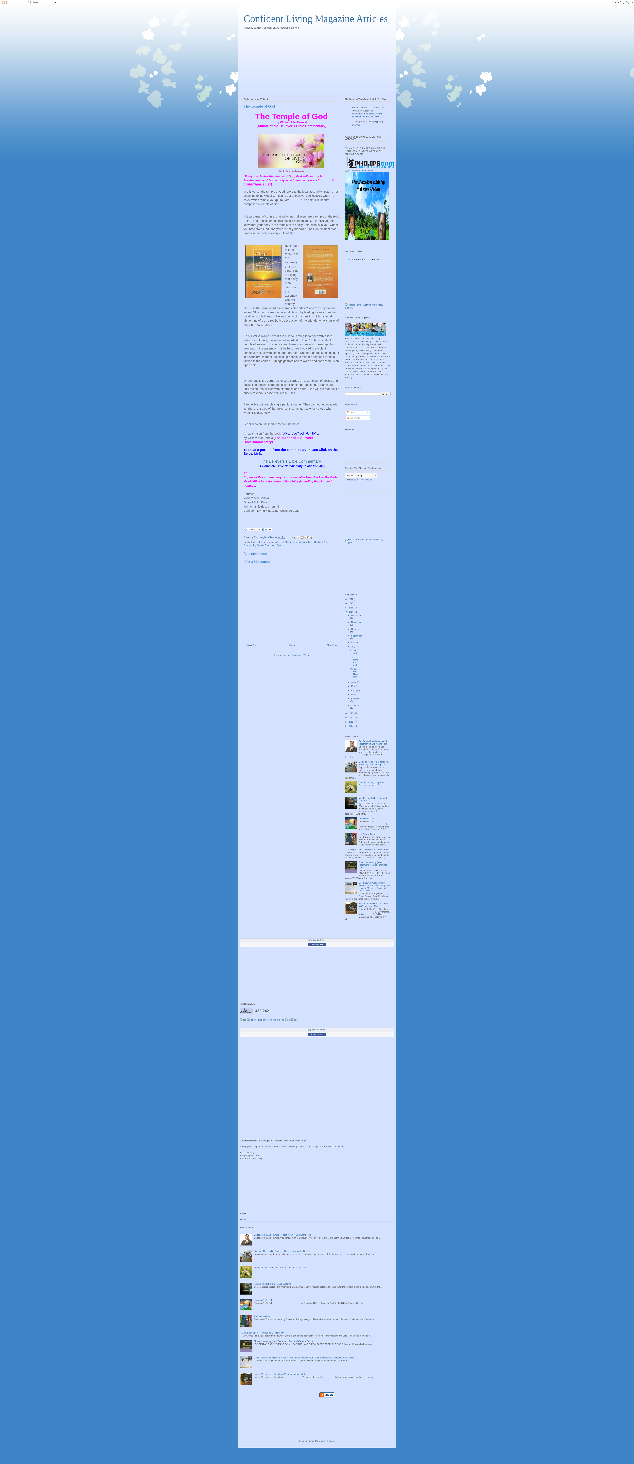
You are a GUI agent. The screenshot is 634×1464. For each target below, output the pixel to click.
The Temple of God (354, 661)
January (355, 705)
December (356, 615)
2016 (351, 603)
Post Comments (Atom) (298, 655)
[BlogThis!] (302, 537)
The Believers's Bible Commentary (291, 461)
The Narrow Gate (367, 834)
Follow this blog (317, 945)
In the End (353, 651)
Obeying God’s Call (368, 818)
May (353, 686)
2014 (351, 612)
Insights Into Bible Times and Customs (272, 1284)
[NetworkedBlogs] (317, 940)
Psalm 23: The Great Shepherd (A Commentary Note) (373, 904)
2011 (351, 722)
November (356, 622)
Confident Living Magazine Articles (316, 18)
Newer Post (251, 645)
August (355, 642)
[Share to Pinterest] (311, 537)
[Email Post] (292, 537)
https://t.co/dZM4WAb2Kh (369, 113)
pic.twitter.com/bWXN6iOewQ (366, 116)
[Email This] (298, 537)
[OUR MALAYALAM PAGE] (359, 170)
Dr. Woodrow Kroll (304, 542)
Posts (352, 412)
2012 (351, 717)
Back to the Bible (259, 542)
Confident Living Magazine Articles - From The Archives (372, 783)
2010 (351, 726)
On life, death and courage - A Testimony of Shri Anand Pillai (373, 742)
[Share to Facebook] (308, 537)
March (354, 694)
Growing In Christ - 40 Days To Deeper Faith (368, 849)
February (355, 698)
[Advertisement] (304, 39)
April (353, 690)
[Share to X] (305, 537)
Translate (368, 479)
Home (292, 645)
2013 (351, 713)
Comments (354, 418)
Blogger (330, 1441)
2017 (351, 599)
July (353, 646)
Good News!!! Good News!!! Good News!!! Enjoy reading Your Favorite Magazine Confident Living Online (374, 887)
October (355, 629)
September (356, 636)
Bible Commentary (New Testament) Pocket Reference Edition (373, 865)
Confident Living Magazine (281, 542)
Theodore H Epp (273, 545)
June (353, 682)
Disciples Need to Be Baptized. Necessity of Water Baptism (373, 763)
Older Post (332, 645)
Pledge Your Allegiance (354, 673)
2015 (351, 607)
